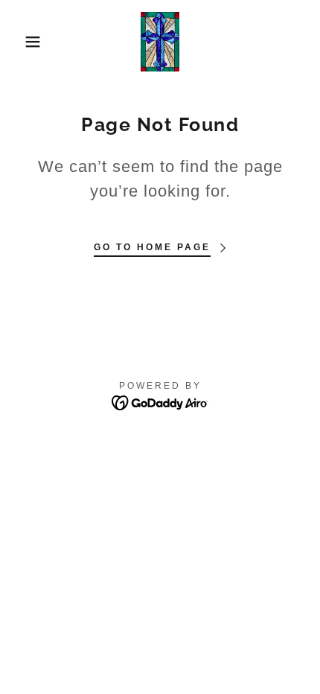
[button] (24, 42)
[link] (160, 41)
